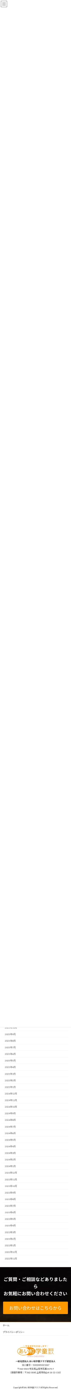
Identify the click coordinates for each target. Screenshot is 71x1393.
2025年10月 (11, 1027)
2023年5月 (10, 1219)
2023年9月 (10, 1192)
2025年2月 (10, 1080)
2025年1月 (10, 1087)
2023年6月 (10, 1212)
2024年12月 (11, 1093)
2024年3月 (10, 1153)
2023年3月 (10, 1232)
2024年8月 (10, 1120)
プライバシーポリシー (14, 1332)
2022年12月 (11, 1252)
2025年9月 (10, 1034)
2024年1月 (10, 1166)
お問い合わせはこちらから (35, 1308)
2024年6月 (10, 1133)
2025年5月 (10, 1060)
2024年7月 (10, 1126)
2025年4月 (10, 1067)
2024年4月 (10, 1146)
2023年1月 (10, 1245)
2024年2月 (10, 1159)
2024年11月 (11, 1100)
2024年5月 (10, 1139)
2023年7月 (10, 1205)
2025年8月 (10, 1040)
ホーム (6, 1325)
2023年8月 (10, 1199)
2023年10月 (11, 1186)
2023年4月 (10, 1225)
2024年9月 (10, 1113)
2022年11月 (11, 1258)
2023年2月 (10, 1239)
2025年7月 (10, 1047)
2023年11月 (11, 1179)
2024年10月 (11, 1106)
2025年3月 (10, 1074)
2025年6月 (10, 1054)
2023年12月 (11, 1173)
